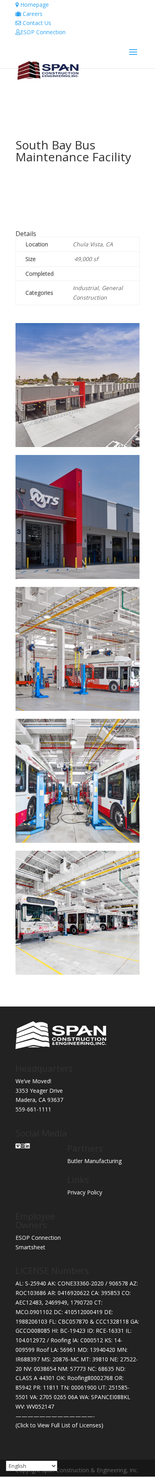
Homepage (34, 4)
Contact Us (36, 23)
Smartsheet (30, 1247)
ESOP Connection (43, 32)
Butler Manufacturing (94, 1161)
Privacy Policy (84, 1192)
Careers (32, 13)
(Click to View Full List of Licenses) (59, 1425)
